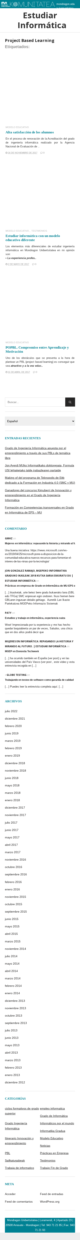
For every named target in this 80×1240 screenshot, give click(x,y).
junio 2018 (11, 778)
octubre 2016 (13, 867)
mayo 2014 (12, 963)
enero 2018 (12, 800)
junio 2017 (11, 830)
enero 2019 (12, 755)
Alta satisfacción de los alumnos (30, 132)
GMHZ (9, 538)
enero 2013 (12, 1075)
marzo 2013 (13, 1060)
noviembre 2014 (15, 948)
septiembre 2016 (16, 874)
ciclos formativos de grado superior (22, 1111)
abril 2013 (11, 1052)
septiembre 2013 (16, 1023)
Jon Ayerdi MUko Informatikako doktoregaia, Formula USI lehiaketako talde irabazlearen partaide (39, 468)
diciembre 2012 (15, 1082)
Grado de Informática (54, 1116)
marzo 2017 (13, 852)
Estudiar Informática (40, 20)
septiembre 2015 (16, 911)
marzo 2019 (13, 740)
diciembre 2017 (15, 807)
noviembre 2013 (15, 1008)
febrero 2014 (13, 985)
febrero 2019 (13, 748)
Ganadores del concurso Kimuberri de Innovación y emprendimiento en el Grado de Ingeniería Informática (38, 495)
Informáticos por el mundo (57, 1123)
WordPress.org (49, 1201)
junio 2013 (11, 1037)
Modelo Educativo (17, 127)
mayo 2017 (12, 837)
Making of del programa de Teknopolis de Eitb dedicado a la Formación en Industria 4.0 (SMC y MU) (40, 480)
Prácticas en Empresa (54, 1153)
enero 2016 (12, 889)
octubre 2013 (13, 1015)
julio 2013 (11, 1030)
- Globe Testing (15, 675)
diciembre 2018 (15, 763)
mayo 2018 (12, 785)
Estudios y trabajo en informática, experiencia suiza (35, 618)
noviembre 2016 (15, 859)
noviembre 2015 (15, 896)
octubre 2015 (13, 904)
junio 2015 (11, 919)
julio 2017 (11, 822)
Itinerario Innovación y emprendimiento (19, 1141)
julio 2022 (11, 711)
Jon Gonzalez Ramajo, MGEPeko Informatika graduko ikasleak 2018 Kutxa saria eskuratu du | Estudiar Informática (39, 575)
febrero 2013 (13, 1067)
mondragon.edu (65, 4)
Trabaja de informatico (19, 1168)
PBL (7, 1153)
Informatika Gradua (52, 1131)
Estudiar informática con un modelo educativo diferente (33, 238)
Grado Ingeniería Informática (16, 1126)
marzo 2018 (13, 792)
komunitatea (66, 8)
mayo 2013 (12, 1045)
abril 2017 (11, 844)
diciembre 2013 (15, 1000)
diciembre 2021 (15, 718)
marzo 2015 (13, 941)
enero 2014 (12, 993)
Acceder (10, 1194)
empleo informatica (52, 1108)
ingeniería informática (24, 142)
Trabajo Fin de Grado (54, 1168)
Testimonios (39, 231)
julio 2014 (11, 956)
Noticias (45, 1145)
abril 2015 (11, 933)
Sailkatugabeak (15, 1160)
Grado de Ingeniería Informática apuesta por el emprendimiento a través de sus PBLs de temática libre (37, 453)
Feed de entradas (51, 1194)
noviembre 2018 (15, 770)
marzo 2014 (13, 978)
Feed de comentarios (19, 1201)
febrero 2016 (13, 882)
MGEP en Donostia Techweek (22, 651)
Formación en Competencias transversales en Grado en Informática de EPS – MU (39, 510)
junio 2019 (11, 733)
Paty (8, 613)
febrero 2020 (13, 726)
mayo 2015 (12, 926)
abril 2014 (11, 971)
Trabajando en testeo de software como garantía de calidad (39, 679)
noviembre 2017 (15, 815)
